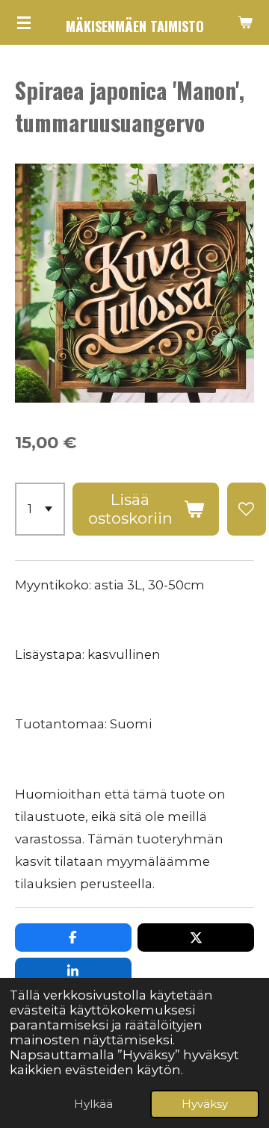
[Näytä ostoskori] (245, 22)
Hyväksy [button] (205, 1104)
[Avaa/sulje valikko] (23, 22)
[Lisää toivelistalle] (246, 509)
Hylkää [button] (93, 1104)
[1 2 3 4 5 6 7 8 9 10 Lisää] (40, 509)
